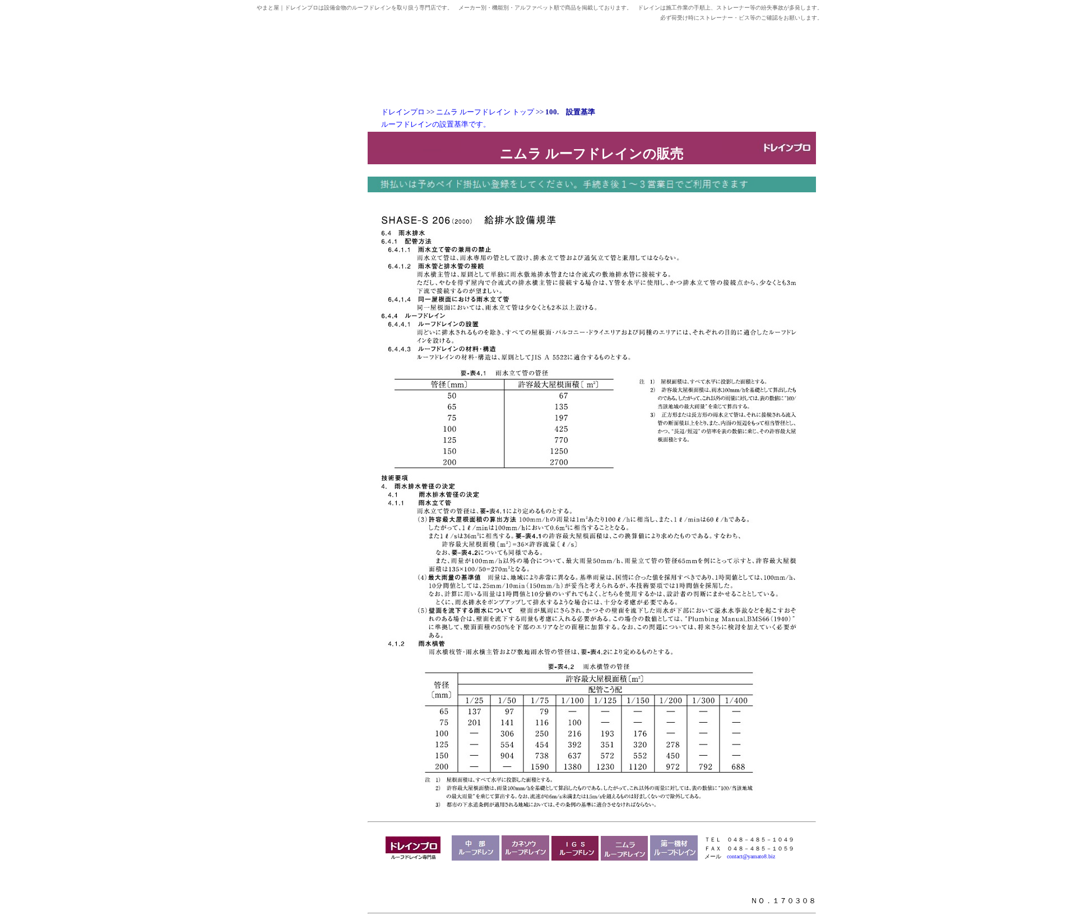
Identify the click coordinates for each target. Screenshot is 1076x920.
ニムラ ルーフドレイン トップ (485, 112)
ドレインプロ (403, 112)
